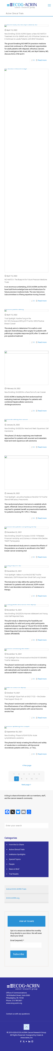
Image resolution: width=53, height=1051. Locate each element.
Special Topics (15, 859)
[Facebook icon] (21, 1041)
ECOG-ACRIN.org (12, 898)
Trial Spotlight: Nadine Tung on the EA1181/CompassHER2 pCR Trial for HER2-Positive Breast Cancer (24, 321)
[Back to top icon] (26, 1027)
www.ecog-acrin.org (14, 1003)
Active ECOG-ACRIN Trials (16, 889)
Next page (26, 785)
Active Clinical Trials (16, 849)
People (11, 864)
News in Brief (14, 869)
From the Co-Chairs (16, 845)
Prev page (27, 765)
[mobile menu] (49, 5)
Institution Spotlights (17, 854)
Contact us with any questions (18, 1014)
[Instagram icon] (32, 1041)
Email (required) (17, 940)
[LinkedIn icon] (29, 1041)
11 (37, 779)
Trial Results (13, 874)
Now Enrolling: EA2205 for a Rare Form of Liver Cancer (25, 392)
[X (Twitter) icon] (24, 1041)
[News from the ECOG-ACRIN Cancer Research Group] (26, 5)
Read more (42, 60)
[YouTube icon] (27, 1041)
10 (31, 779)
